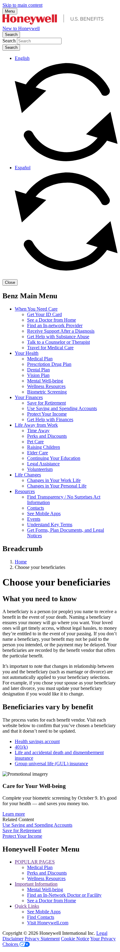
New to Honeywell (21, 28)
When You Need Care (36, 308)
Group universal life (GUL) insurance (51, 763)
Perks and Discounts (47, 436)
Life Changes (28, 474)
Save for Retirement (46, 402)
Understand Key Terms (49, 524)
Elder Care (37, 452)
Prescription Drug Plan (49, 364)
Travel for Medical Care (50, 347)
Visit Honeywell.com (47, 922)
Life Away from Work (36, 425)
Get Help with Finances (50, 419)
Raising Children (43, 447)
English (22, 58)
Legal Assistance (43, 463)
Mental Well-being (45, 380)
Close (10, 282)
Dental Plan (38, 369)
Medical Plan (40, 358)
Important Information (36, 884)
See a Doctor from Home (51, 320)
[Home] (52, 22)
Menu (10, 11)
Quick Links (27, 906)
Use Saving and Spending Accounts (62, 408)
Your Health (26, 353)
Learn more (13, 814)
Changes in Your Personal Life (56, 485)
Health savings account (37, 741)
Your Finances (29, 397)
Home (21, 561)
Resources (25, 491)
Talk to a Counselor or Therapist (58, 342)
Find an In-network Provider (54, 325)
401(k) (21, 747)
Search (11, 34)
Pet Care (35, 441)
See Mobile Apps (44, 513)
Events (33, 519)
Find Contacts (40, 917)
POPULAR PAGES (35, 861)
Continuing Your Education (53, 458)
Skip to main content (22, 5)
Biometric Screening (47, 391)
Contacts (35, 508)
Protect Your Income (47, 414)
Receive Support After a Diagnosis (60, 331)
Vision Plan (38, 375)
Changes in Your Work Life (54, 480)
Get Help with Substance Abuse (58, 336)
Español (22, 167)
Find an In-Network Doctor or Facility (64, 895)
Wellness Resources (46, 386)
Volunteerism (40, 469)
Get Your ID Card (44, 314)
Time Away (38, 430)
